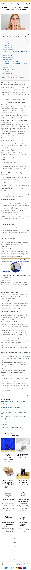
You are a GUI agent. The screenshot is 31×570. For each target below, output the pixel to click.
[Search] (27, 3)
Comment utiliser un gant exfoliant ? (11, 427)
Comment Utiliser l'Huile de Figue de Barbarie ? (14, 51)
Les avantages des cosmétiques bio (11, 407)
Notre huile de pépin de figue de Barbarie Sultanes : (13, 77)
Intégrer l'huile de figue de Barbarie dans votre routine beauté (14, 64)
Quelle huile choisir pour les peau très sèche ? (14, 412)
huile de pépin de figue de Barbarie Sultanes (17, 356)
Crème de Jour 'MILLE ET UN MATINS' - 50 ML (23, 455)
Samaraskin (6, 564)
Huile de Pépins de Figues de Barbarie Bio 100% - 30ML (8, 456)
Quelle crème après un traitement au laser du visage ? (14, 402)
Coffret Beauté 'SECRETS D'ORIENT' (23, 481)
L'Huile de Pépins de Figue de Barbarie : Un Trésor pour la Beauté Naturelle (15, 37)
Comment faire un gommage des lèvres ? (13, 423)
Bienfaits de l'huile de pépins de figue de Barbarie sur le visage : (15, 42)
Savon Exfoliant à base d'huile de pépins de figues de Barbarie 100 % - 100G (8, 483)
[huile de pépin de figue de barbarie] (15, 272)
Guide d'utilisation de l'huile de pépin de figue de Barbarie (15, 417)
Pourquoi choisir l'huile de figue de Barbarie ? (14, 40)
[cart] (29, 3)
